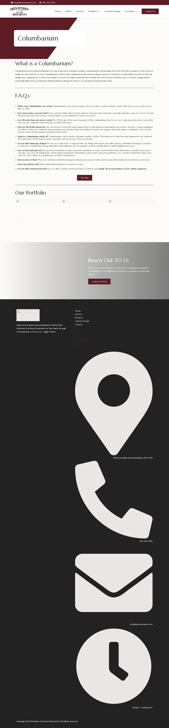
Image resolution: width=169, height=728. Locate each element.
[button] (98, 11)
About (68, 11)
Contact (79, 324)
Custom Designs (112, 11)
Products (92, 11)
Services (80, 11)
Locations (129, 11)
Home (58, 11)
